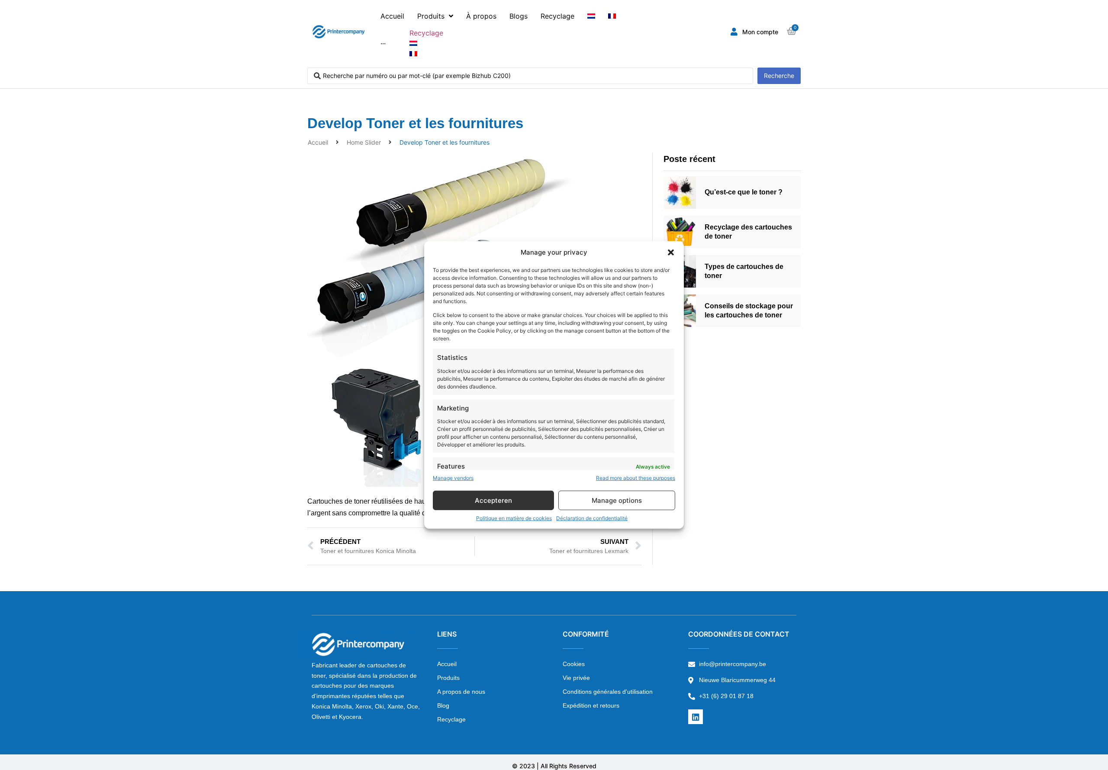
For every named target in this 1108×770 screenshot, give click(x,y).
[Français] (612, 16)
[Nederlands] (591, 16)
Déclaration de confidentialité (592, 518)
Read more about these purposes (635, 478)
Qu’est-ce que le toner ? (744, 192)
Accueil (318, 142)
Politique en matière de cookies (514, 518)
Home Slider (364, 142)
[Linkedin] (695, 716)
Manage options (617, 500)
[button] (671, 252)
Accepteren (493, 500)
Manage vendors (453, 478)
